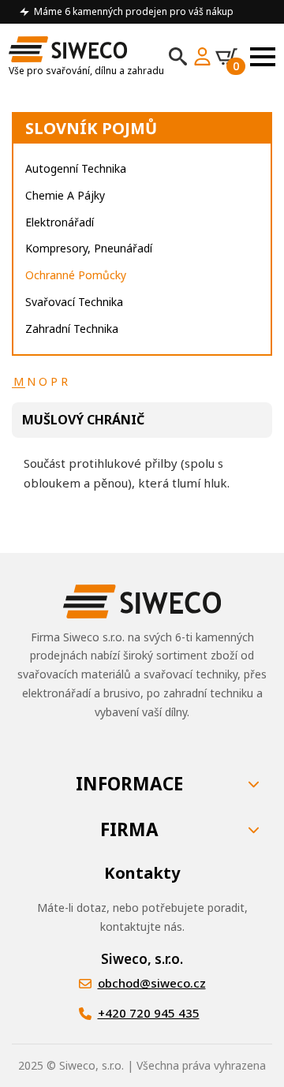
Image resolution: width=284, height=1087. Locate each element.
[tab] (18, 381)
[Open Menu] (262, 56)
